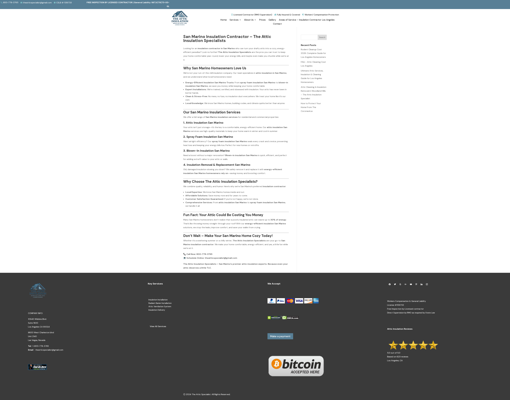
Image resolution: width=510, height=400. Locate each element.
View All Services (158, 326)
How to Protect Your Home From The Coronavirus (311, 107)
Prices (262, 20)
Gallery (272, 20)
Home (223, 20)
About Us (249, 20)
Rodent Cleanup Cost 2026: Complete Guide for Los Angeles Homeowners (313, 53)
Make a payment (280, 336)
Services (234, 20)
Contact (277, 24)
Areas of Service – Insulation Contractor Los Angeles (307, 20)
